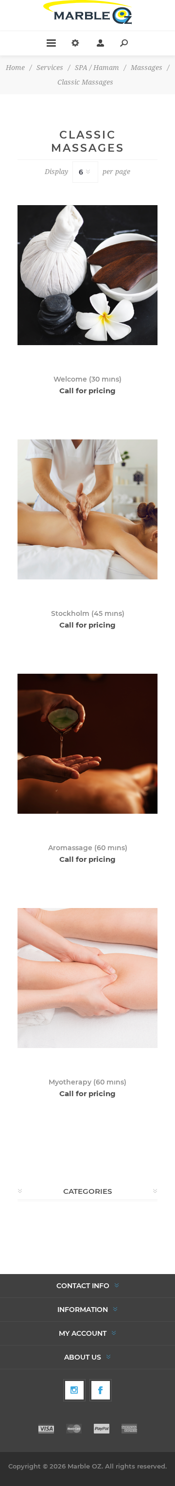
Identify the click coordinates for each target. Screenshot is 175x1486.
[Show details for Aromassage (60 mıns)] (88, 743)
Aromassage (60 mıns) (87, 847)
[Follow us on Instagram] (74, 1390)
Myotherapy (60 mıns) (87, 1082)
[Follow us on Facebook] (100, 1390)
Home (15, 67)
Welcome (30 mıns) (87, 379)
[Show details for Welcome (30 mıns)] (88, 275)
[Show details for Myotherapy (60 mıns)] (88, 978)
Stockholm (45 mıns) (87, 613)
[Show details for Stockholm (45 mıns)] (88, 509)
